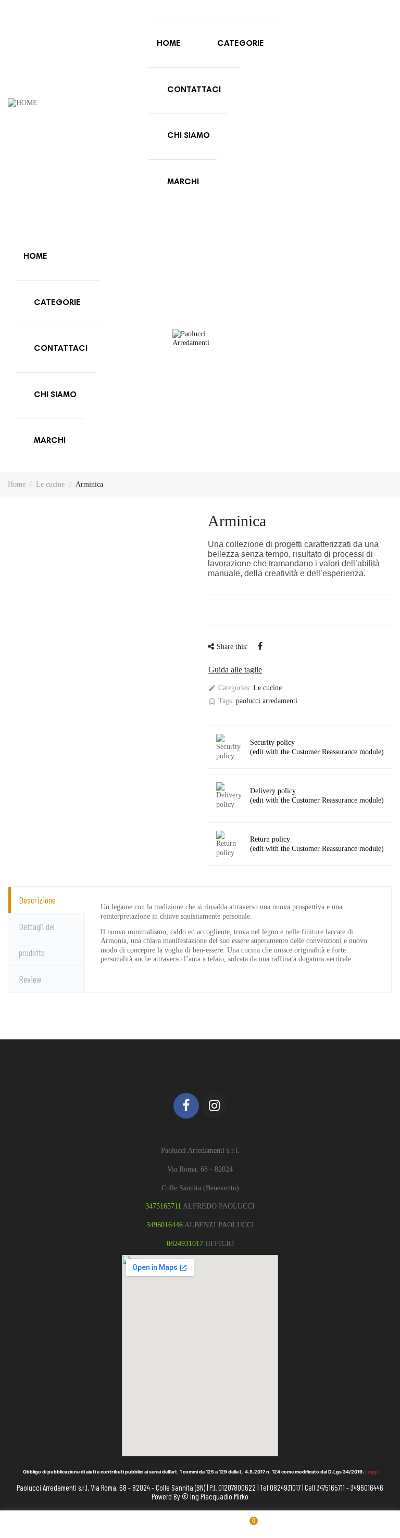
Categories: (229, 688)
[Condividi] (260, 646)
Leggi (371, 1472)
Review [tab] (30, 979)
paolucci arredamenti (266, 701)
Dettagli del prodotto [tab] (37, 939)
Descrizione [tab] (37, 900)
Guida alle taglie (235, 669)
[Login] (151, 1524)
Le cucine (267, 688)
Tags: (221, 701)
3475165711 (163, 1206)
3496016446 (164, 1225)
